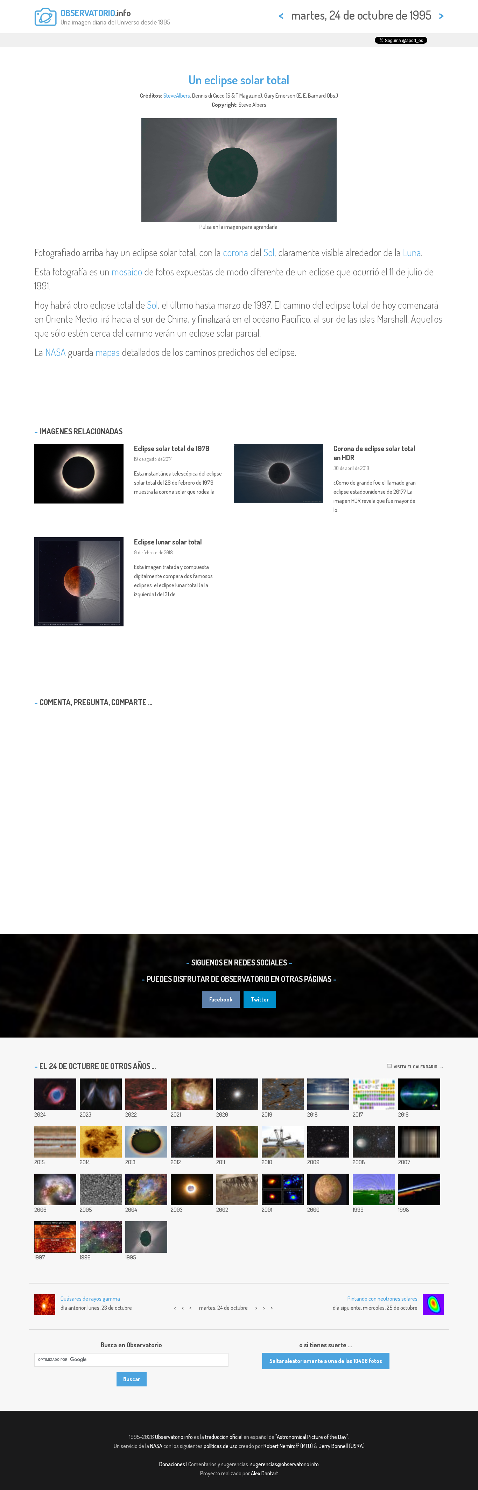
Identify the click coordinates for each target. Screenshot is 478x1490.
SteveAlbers (176, 95)
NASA (55, 352)
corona (235, 252)
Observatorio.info (174, 1436)
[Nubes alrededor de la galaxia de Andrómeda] (146, 1094)
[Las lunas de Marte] (192, 1189)
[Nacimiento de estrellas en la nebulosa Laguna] (101, 1237)
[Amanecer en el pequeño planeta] (146, 1142)
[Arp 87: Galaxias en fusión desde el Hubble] (101, 1094)
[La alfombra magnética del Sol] (374, 1189)
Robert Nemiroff (281, 1445)
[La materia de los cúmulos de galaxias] (283, 1189)
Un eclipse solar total (239, 79)
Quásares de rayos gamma (90, 1298)
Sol (268, 252)
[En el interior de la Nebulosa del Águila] (146, 1189)
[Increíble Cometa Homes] (374, 1142)
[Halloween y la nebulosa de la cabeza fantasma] (192, 1094)
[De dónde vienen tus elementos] (374, 1094)
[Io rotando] (328, 1189)
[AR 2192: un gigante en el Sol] (101, 1142)
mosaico (127, 271)
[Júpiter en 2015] (55, 1142)
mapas (108, 352)
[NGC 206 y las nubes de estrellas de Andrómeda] (192, 1142)
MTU (306, 1445)
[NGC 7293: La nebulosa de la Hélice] (55, 1094)
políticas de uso (221, 1445)
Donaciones (172, 1464)
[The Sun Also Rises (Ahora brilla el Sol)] (419, 1189)
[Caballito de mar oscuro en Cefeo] (283, 1094)
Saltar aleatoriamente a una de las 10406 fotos (325, 1360)
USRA (357, 1445)
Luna (412, 252)
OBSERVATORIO (88, 12)
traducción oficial (223, 1436)
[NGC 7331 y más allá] (328, 1142)
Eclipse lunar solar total (168, 541)
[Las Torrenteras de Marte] (237, 1189)
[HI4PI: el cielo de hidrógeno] (419, 1094)
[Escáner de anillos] (419, 1142)
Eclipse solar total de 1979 (171, 448)
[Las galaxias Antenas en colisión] (55, 1189)
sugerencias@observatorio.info (284, 1464)
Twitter (260, 999)
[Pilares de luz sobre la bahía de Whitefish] (328, 1094)
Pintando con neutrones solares (382, 1298)
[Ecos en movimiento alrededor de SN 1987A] (55, 1237)
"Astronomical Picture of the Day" (311, 1436)
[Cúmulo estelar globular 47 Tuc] (237, 1094)
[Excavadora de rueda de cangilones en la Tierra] (283, 1142)
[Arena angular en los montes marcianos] (101, 1189)
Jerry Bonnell (333, 1445)
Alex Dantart (264, 1473)
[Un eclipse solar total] (146, 1237)
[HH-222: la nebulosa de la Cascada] (237, 1142)
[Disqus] (239, 802)
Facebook (220, 999)
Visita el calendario (414, 1066)
